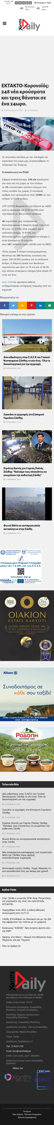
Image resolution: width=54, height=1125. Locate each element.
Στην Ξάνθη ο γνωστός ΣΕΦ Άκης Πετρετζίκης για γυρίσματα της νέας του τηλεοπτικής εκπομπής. (26, 901)
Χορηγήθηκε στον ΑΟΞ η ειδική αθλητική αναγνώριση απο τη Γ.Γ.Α (23, 911)
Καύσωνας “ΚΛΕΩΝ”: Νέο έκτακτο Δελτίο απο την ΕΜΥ (26, 929)
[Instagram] (23, 2)
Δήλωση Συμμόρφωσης (27, 1117)
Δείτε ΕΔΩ (7, 282)
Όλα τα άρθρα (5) (11, 945)
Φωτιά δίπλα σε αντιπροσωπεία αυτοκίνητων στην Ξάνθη (26, 840)
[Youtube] (26, 2)
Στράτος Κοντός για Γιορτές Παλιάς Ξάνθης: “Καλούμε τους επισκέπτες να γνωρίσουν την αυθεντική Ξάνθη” (25, 472)
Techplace (27, 1111)
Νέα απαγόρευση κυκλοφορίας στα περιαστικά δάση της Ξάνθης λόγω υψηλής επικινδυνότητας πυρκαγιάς (27, 855)
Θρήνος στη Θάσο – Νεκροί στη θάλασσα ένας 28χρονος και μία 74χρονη (27, 938)
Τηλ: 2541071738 (14, 1046)
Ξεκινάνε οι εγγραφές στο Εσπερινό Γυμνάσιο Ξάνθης (26, 811)
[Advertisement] (27, 55)
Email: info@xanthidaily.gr (18, 1051)
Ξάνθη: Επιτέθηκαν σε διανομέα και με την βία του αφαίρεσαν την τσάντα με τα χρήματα (26, 920)
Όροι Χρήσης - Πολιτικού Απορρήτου (27, 1114)
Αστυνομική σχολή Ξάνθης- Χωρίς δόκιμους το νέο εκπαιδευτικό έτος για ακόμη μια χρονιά (26, 869)
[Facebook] (16, 2)
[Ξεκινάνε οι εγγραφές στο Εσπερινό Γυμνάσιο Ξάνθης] (27, 393)
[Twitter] (19, 2)
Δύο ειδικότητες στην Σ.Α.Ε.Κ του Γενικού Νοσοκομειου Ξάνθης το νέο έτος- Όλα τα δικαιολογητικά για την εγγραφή (26, 361)
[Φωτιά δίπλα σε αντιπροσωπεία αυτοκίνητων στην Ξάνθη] (27, 504)
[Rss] (30, 2)
